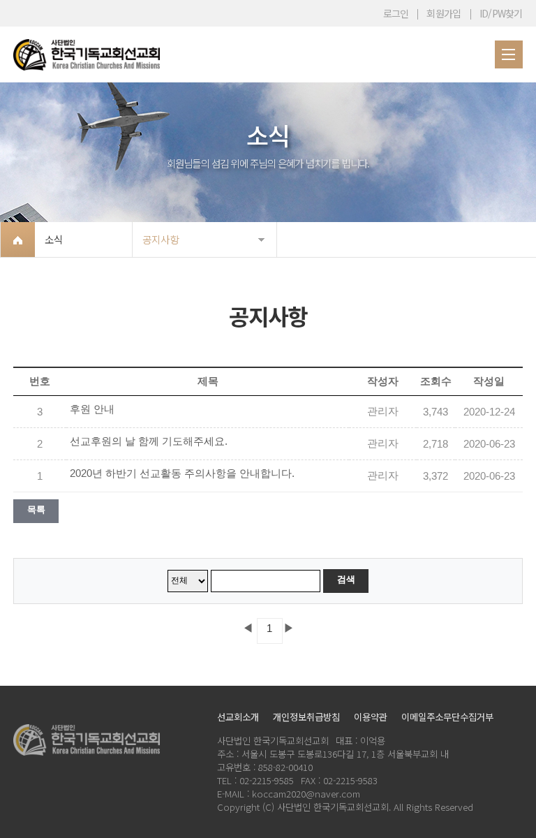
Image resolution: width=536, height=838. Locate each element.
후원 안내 (92, 409)
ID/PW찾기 (501, 13)
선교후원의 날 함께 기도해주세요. (149, 441)
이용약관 (370, 716)
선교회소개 (238, 716)
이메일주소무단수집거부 (447, 716)
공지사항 (160, 239)
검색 (346, 579)
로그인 (396, 13)
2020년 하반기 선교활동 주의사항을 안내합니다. (182, 473)
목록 (36, 509)
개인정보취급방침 (306, 716)
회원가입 (443, 13)
